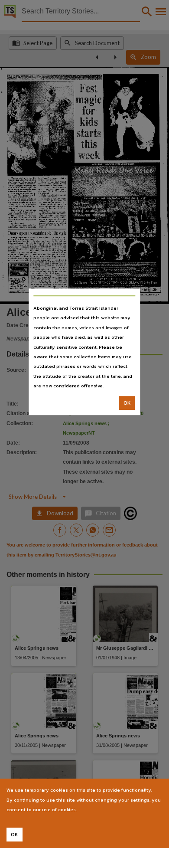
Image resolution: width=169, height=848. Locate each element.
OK (127, 403)
